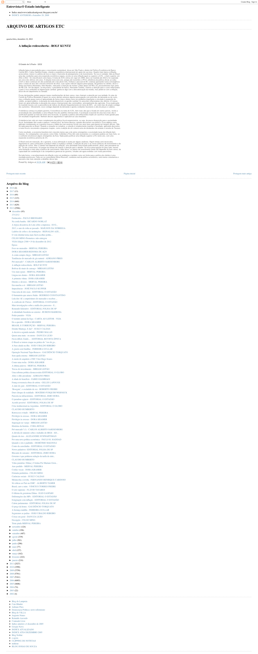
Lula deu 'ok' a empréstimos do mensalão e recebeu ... (34, 298)
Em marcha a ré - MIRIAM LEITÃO (27, 285)
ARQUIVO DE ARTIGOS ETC (35, 26)
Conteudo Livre (18, 621)
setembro (16, 533)
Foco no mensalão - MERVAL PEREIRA (30, 248)
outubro (15, 530)
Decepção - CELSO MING (23, 519)
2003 (12, 590)
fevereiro (16, 556)
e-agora (15, 637)
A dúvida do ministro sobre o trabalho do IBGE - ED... (35, 432)
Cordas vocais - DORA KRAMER (27, 469)
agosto (15, 536)
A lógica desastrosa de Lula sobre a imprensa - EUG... (35, 224)
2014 (12, 201)
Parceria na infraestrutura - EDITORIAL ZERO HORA (35, 395)
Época (14, 244)
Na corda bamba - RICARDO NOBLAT (29, 221)
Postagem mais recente (16, 173)
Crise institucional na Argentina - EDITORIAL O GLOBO (37, 405)
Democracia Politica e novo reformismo (28, 609)
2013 (12, 204)
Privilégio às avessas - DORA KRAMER (29, 415)
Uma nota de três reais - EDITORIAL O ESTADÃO (34, 291)
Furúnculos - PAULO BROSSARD (27, 218)
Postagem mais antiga (242, 173)
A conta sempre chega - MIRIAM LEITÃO (30, 254)
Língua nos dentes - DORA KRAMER (28, 275)
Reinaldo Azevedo (20, 618)
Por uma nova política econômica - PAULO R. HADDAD (36, 439)
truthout (15, 643)
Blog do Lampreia (19, 601)
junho (15, 543)
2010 (12, 566)
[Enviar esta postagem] (48, 161)
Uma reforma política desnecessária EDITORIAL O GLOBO (38, 372)
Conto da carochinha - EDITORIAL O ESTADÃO (33, 446)
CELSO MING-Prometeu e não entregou (29, 238)
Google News (18, 626)
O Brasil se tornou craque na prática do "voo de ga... (34, 342)
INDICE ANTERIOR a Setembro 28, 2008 (30, 15)
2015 (12, 197)
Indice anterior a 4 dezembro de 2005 (27, 623)
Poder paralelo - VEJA (21, 315)
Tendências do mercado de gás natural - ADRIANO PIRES (37, 258)
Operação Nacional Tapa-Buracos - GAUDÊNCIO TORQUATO (40, 352)
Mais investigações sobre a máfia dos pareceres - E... (34, 305)
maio (14, 546)
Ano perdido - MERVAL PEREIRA (27, 466)
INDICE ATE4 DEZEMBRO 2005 (27, 632)
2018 (12, 187)
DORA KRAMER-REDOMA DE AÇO (29, 251)
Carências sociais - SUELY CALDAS (28, 476)
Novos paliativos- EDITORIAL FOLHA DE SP (32, 449)
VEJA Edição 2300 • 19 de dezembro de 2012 (31, 241)
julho (14, 540)
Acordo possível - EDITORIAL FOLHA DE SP (32, 402)
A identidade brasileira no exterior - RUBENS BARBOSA (37, 311)
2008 (12, 573)
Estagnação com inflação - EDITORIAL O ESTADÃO (35, 499)
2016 (12, 194)
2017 (12, 191)
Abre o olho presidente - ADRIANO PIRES (31, 375)
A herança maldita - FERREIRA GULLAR (30, 509)
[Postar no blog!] (53, 162)
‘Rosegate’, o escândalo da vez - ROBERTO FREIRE (35, 389)
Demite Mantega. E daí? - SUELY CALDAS (31, 328)
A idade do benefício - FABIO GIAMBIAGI (31, 379)
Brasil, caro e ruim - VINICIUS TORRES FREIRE (34, 486)
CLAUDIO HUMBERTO (23, 409)
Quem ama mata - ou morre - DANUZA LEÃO (32, 335)
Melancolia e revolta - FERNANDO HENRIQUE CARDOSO (39, 479)
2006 (12, 580)
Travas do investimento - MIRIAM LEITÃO (30, 369)
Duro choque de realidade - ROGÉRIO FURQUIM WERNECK (39, 392)
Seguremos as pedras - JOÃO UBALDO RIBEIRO (33, 513)
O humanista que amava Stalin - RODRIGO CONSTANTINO (38, 295)
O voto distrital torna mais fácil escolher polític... (32, 234)
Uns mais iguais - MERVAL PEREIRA (29, 271)
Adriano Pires (18, 606)
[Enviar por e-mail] (51, 162)
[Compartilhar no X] (56, 162)
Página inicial (129, 173)
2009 (12, 570)
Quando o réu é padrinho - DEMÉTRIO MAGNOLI (34, 442)
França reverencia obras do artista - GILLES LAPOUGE (36, 382)
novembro (16, 526)
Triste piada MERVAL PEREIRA (26, 523)
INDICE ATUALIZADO (23, 629)
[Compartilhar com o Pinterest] (61, 162)
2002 (12, 593)
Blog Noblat (17, 635)
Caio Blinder (17, 604)
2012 (12, 208)
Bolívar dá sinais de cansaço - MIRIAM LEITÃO (33, 268)
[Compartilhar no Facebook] (58, 162)
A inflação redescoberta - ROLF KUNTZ (29, 265)
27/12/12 (15, 214)
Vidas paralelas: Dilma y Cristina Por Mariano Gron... (35, 462)
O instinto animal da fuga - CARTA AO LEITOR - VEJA (36, 318)
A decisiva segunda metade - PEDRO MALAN (32, 332)
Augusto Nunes (18, 615)
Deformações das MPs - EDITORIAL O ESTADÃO (34, 496)
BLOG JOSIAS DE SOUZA (24, 646)
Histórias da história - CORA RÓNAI (28, 426)
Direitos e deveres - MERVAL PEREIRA (29, 281)
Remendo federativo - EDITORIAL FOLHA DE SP (34, 308)
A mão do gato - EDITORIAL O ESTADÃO (31, 385)
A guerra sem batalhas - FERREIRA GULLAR (32, 348)
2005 (12, 583)
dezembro (16, 211)
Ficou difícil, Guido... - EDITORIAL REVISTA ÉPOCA (36, 338)
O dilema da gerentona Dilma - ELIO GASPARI (32, 493)
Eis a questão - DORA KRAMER (26, 322)
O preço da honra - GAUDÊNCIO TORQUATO (33, 506)
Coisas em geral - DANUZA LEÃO (27, 516)
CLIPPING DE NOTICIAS (24, 640)
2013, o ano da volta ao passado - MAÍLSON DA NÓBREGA (38, 228)
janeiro (15, 560)
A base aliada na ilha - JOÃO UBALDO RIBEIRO (33, 345)
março (15, 553)
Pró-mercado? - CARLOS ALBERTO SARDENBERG (36, 261)
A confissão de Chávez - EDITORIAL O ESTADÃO (34, 301)
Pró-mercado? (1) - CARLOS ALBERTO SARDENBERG (37, 429)
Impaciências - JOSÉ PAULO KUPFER (29, 288)
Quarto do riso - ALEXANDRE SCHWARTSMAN (34, 436)
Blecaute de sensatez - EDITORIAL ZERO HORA (34, 452)
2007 (12, 577)
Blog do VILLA (19, 612)
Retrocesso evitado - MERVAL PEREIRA (30, 412)
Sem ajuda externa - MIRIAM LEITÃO (28, 355)
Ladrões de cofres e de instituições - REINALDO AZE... (36, 231)
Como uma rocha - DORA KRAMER (28, 362)
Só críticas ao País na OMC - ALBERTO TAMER (33, 483)
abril (14, 550)
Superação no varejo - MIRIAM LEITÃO (29, 422)
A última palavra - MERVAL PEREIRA (29, 365)
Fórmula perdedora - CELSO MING (27, 473)
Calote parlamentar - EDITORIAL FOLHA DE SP (34, 503)
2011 (12, 563)
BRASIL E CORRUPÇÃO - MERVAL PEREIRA (34, 325)
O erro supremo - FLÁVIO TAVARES (28, 489)
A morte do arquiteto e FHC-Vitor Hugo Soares (32, 358)
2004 (12, 587)
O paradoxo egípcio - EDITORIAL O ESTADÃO (33, 399)
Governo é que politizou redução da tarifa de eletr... (33, 456)
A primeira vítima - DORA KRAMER (28, 278)
